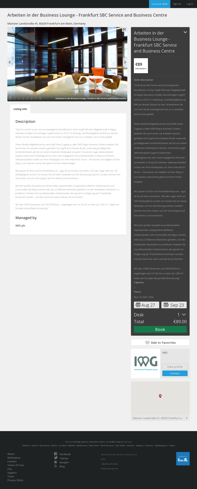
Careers (11, 461)
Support (12, 472)
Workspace (13, 457)
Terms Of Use (15, 465)
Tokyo (172, 445)
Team (10, 476)
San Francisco (107, 445)
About (10, 453)
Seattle (130, 445)
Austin (34, 445)
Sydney (139, 445)
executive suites (97, 441)
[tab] (141, 65)
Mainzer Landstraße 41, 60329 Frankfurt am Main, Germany (160, 418)
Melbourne (82, 445)
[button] (160, 396)
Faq (9, 469)
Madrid (71, 445)
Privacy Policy (15, 480)
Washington (161, 445)
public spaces (116, 441)
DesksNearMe (19, 4)
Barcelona (45, 445)
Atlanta (26, 445)
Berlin (54, 445)
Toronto (149, 445)
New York (93, 445)
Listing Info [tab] (20, 109)
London (62, 445)
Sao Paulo (120, 445)
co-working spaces (78, 441)
